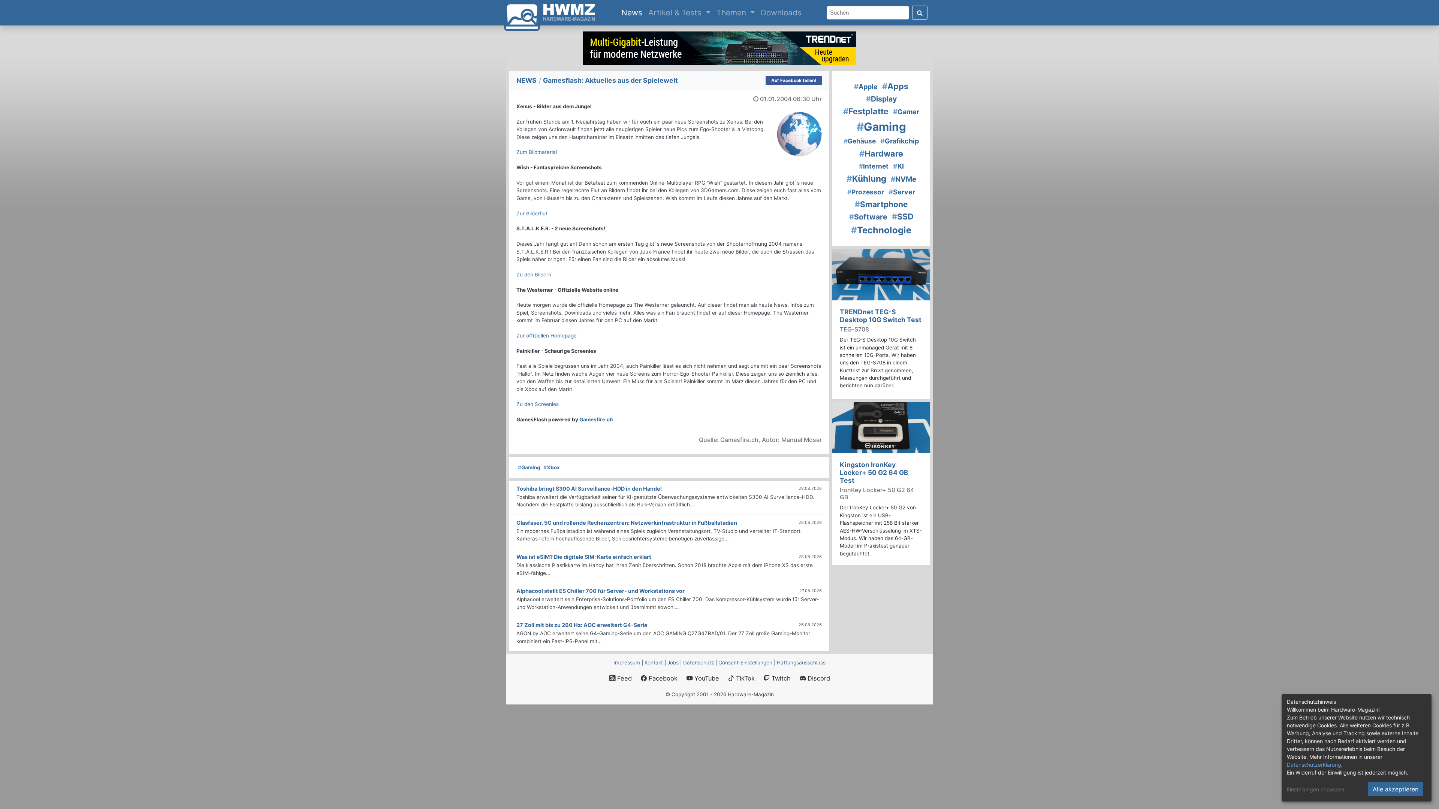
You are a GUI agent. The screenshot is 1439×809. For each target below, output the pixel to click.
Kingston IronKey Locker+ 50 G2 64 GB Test (874, 472)
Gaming (529, 467)
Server (902, 192)
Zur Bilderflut (531, 213)
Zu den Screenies (537, 404)
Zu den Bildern (533, 275)
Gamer (906, 112)
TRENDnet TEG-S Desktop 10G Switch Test (880, 316)
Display (881, 98)
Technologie (881, 230)
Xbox (551, 467)
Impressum (626, 663)
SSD (903, 216)
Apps (895, 86)
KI (898, 166)
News (633, 12)
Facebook (662, 678)
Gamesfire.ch (596, 419)
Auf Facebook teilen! (793, 80)
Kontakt (654, 663)
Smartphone (881, 204)
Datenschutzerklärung (1314, 764)
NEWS (526, 80)
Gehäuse (860, 141)
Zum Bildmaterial (536, 152)
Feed (623, 678)
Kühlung (866, 178)
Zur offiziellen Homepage (546, 336)
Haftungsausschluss (801, 663)
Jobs (673, 663)
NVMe (903, 179)
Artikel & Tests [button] (676, 12)
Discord (818, 678)
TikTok (744, 678)
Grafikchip (899, 141)
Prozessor (865, 192)
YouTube (706, 678)
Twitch (780, 678)
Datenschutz (698, 663)
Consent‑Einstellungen (745, 663)
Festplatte (866, 111)
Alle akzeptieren (1395, 789)
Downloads (781, 12)
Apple (866, 87)
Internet (874, 166)
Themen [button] (732, 12)
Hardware (881, 153)
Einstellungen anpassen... (1318, 789)
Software (868, 216)
